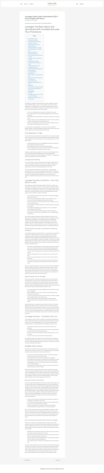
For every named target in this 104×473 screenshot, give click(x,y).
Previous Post (27, 460)
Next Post (58, 460)
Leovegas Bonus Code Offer (33, 61)
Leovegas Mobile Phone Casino (34, 65)
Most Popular (30, 89)
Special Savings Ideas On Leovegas (34, 47)
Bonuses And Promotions (33, 53)
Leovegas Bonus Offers (32, 67)
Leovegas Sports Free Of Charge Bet (35, 77)
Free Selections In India (32, 38)
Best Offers (30, 92)
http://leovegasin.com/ (49, 172)
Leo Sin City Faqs (31, 79)
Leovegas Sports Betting (33, 40)
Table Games (30, 85)
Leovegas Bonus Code (32, 80)
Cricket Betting (31, 73)
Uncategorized (27, 20)
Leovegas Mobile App (32, 71)
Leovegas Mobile (31, 91)
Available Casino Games (32, 52)
